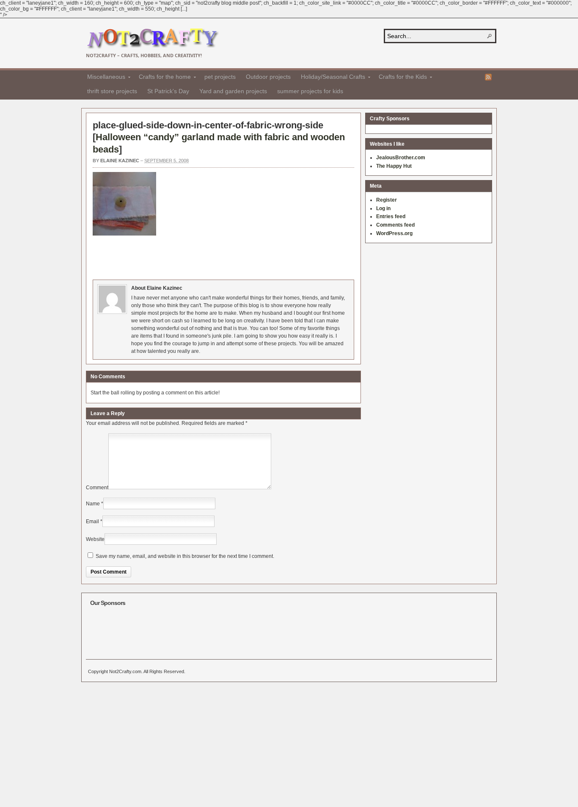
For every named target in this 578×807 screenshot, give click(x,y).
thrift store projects (112, 91)
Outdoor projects (268, 76)
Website (95, 539)
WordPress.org (394, 233)
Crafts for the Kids (400, 78)
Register (386, 200)
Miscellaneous (103, 78)
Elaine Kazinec (119, 160)
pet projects (220, 76)
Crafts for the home (162, 78)
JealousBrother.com (400, 158)
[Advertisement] (247, 256)
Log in (383, 208)
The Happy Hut (394, 166)
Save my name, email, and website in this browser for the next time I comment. (185, 556)
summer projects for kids (310, 91)
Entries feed (390, 216)
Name (93, 504)
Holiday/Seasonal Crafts (330, 78)
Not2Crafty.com (152, 38)
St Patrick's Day (168, 91)
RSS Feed (488, 77)
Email (92, 521)
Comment (97, 488)
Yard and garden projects (233, 91)
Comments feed (395, 225)
